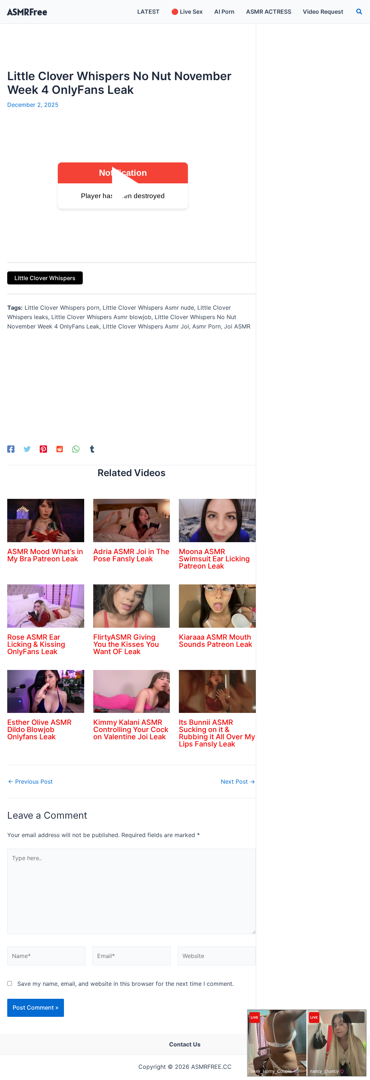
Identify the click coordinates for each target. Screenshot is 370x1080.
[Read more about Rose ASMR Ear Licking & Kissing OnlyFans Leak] (45, 605)
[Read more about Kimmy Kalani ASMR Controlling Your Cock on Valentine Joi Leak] (131, 690)
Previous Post (30, 781)
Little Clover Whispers (45, 278)
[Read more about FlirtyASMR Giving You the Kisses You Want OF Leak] (131, 605)
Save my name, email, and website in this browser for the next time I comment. (125, 983)
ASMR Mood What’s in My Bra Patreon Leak (45, 555)
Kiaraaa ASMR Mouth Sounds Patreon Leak (215, 641)
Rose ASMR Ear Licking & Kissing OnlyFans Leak (36, 644)
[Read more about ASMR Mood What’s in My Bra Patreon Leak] (45, 520)
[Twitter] (27, 449)
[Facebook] (10, 449)
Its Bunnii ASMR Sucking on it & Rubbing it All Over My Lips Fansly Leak (217, 733)
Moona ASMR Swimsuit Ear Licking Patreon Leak (214, 558)
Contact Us (185, 1044)
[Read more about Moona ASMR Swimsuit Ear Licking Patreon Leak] (217, 520)
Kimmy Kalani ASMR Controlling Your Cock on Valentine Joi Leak (130, 729)
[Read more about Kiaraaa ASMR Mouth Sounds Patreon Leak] (217, 605)
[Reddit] (59, 449)
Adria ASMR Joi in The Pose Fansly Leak (131, 555)
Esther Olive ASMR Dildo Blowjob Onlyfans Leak (39, 729)
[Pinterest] (43, 449)
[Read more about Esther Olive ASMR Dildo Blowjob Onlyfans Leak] (45, 690)
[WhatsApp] (75, 449)
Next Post (238, 781)
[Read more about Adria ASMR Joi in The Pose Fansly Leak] (131, 520)
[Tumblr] (92, 449)
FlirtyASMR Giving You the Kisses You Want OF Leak (126, 644)
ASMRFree (27, 12)
